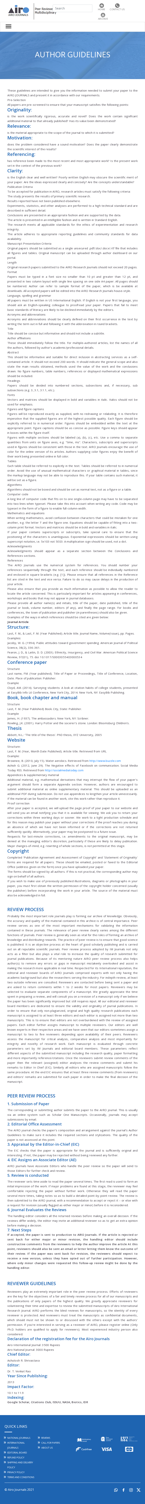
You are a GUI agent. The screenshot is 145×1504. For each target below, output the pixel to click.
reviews (45, 1437)
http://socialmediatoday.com (64, 770)
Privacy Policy (16, 1472)
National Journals (18, 1437)
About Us (47, 1447)
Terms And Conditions (20, 1477)
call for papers (50, 1442)
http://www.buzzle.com (105, 761)
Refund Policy (15, 1457)
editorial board (17, 1452)
